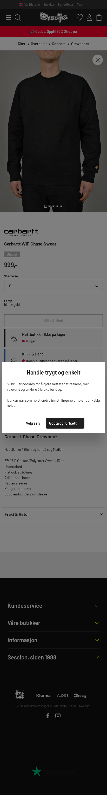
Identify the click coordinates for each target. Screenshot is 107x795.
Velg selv (33, 423)
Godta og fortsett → (65, 423)
